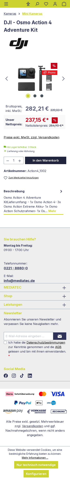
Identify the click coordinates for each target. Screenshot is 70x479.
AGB (58, 347)
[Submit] (59, 336)
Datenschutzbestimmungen (46, 342)
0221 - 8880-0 (16, 268)
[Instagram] (14, 376)
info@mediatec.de (19, 281)
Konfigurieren (36, 474)
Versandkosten (32, 426)
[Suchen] (37, 3)
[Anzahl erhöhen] (20, 160)
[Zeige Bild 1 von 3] (28, 95)
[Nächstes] (63, 78)
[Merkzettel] (46, 3)
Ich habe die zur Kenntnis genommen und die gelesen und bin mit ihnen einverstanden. (37, 349)
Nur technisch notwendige (36, 465)
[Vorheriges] (6, 78)
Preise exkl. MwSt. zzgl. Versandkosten (31, 137)
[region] (35, 78)
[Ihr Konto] (55, 3)
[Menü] (6, 4)
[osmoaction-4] (35, 78)
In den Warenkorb (46, 160)
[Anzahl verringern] (8, 160)
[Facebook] (6, 376)
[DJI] (35, 43)
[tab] (33, 201)
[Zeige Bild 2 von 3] (34, 95)
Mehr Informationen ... (35, 457)
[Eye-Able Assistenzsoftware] (28, 3)
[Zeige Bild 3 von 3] (41, 95)
